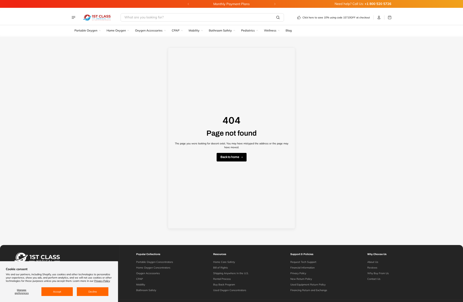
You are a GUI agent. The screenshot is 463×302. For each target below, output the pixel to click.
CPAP (175, 30)
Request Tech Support (303, 262)
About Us (372, 262)
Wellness (270, 30)
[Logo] (97, 17)
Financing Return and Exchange (308, 290)
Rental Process (222, 279)
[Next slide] (275, 4)
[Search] (278, 17)
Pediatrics (248, 30)
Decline (92, 291)
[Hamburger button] (74, 17)
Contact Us (373, 279)
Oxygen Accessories (149, 30)
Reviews (372, 267)
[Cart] (387, 17)
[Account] (379, 17)
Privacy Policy (102, 281)
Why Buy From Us (378, 273)
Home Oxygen (116, 30)
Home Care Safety (224, 262)
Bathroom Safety (220, 30)
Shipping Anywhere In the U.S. (231, 273)
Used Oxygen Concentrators (229, 290)
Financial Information (302, 267)
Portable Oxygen (85, 30)
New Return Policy (301, 279)
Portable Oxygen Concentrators (154, 262)
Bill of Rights (220, 267)
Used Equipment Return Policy (308, 284)
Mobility (194, 30)
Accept (57, 291)
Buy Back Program (224, 284)
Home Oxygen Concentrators (153, 267)
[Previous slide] (188, 4)
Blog (289, 30)
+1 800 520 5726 (378, 4)
